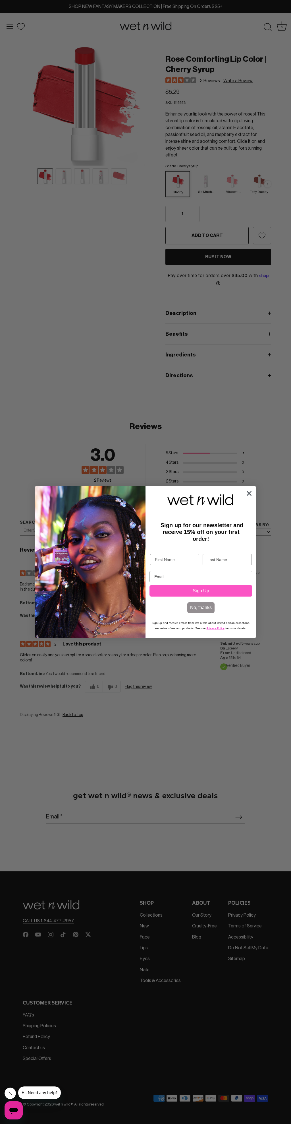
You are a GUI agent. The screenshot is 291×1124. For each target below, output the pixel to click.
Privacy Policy (216, 628)
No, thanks (201, 607)
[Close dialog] (249, 493)
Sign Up (201, 590)
